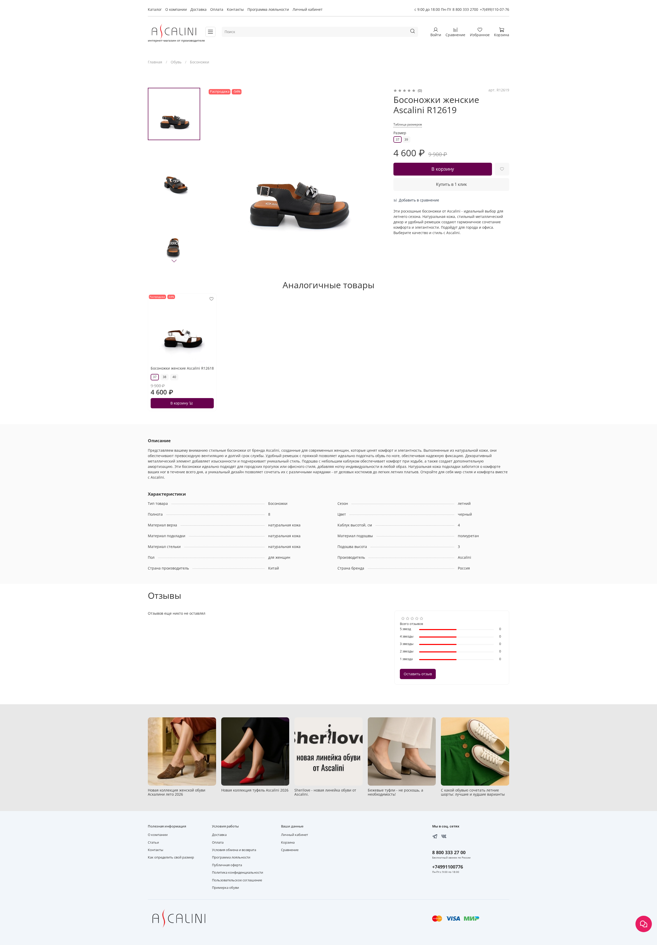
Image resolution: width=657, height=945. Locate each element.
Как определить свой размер (171, 857)
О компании (176, 9)
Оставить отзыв (418, 673)
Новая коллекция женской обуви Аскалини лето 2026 (176, 792)
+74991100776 (447, 867)
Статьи (153, 842)
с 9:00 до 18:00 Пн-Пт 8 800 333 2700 (446, 9)
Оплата (216, 9)
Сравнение (289, 850)
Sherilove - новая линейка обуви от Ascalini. (325, 792)
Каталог (155, 9)
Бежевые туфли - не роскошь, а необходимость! (395, 792)
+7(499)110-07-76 (494, 9)
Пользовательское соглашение (237, 880)
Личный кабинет (308, 9)
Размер (399, 133)
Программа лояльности (268, 9)
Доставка (198, 9)
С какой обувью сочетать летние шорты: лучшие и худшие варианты (473, 792)
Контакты (235, 9)
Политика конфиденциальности (237, 872)
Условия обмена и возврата (234, 850)
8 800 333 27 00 (449, 852)
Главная (155, 62)
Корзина (288, 842)
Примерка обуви (225, 887)
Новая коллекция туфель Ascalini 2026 (254, 789)
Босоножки (199, 62)
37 (397, 139)
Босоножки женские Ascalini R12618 (182, 368)
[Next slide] (174, 260)
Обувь (176, 62)
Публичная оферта (227, 865)
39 (406, 139)
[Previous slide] (216, 177)
